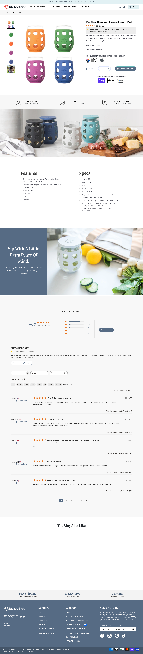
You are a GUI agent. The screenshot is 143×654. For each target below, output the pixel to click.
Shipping (41, 617)
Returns (41, 625)
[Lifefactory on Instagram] (109, 636)
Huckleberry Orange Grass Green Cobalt (88, 60)
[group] (19, 558)
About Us (85, 7)
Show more (67, 384)
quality (19, 385)
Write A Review (106, 330)
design (51, 385)
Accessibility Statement (75, 629)
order (33, 385)
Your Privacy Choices (74, 625)
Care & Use (90, 49)
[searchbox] (18, 373)
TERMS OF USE (33, 651)
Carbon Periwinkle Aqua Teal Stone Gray (92, 60)
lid (45, 385)
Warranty (42, 621)
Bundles (56, 7)
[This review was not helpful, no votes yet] (130, 411)
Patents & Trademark (74, 617)
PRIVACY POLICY (23, 651)
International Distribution (77, 621)
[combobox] (39, 373)
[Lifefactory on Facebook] (102, 636)
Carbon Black (102, 60)
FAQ (39, 613)
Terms (109, 617)
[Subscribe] (133, 629)
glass (39, 385)
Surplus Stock (70, 7)
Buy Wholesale (72, 637)
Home (8, 12)
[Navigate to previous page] (56, 500)
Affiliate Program (73, 641)
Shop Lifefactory (38, 7)
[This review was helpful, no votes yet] (126, 411)
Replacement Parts (46, 633)
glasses (58, 385)
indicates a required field (112, 625)
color (26, 385)
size (13, 385)
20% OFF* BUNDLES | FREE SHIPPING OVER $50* (71, 2)
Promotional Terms (46, 629)
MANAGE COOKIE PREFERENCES (77, 633)
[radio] (8, 578)
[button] (11, 24)
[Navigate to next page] (87, 500)
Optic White (97, 60)
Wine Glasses (17, 12)
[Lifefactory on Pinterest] (117, 636)
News (68, 613)
